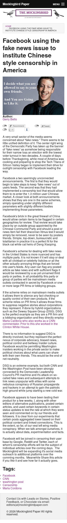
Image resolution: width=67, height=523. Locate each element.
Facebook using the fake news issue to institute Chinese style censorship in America (30, 29)
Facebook (9, 475)
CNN (6, 479)
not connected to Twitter (37, 126)
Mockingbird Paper (16, 4)
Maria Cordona (12, 488)
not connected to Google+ (5, 130)
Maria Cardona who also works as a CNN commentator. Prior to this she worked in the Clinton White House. (30, 324)
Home (8, 26)
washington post (13, 482)
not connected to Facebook (5, 126)
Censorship (10, 485)
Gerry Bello (10, 119)
